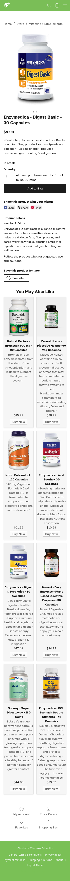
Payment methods (14, 860)
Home (8, 24)
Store (20, 24)
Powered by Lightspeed (35, 871)
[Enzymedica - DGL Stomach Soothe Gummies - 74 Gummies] (51, 683)
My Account (21, 814)
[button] (6, 5)
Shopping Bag (48, 827)
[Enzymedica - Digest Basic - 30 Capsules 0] (35, 69)
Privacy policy (53, 854)
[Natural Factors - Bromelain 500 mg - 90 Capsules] (18, 316)
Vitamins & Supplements (45, 24)
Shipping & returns (40, 860)
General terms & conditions (25, 854)
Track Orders (48, 814)
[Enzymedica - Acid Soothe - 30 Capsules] (51, 450)
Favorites (21, 827)
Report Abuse (35, 865)
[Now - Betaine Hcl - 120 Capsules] (18, 450)
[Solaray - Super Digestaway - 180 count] (18, 683)
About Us (61, 860)
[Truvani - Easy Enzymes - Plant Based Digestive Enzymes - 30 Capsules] (51, 562)
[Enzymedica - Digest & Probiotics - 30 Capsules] (18, 562)
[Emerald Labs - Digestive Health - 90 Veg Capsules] (51, 316)
